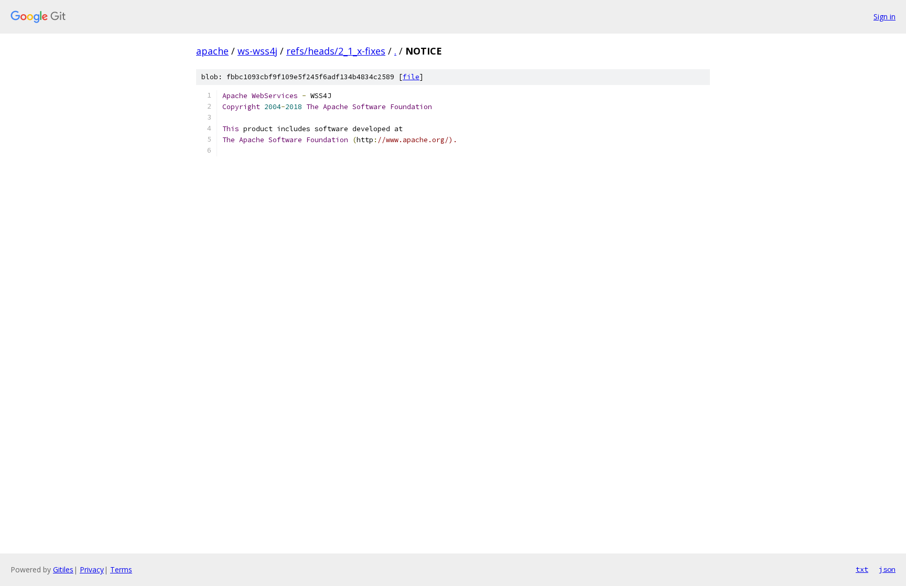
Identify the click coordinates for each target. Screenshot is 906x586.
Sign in (884, 17)
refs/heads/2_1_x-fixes (335, 51)
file (411, 76)
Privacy (92, 569)
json (887, 569)
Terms (121, 569)
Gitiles (63, 569)
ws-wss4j (257, 51)
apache (212, 51)
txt (862, 569)
